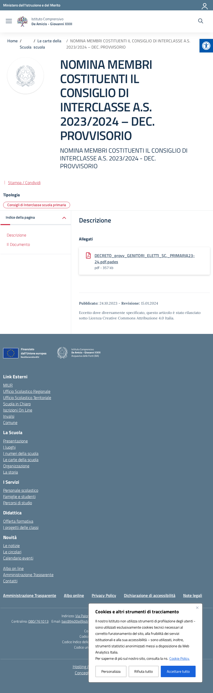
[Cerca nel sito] (201, 21)
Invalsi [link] (8, 416)
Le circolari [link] (12, 552)
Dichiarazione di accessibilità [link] (149, 595)
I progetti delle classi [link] (20, 527)
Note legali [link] (192, 595)
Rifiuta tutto (143, 671)
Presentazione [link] (15, 441)
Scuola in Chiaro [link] (17, 404)
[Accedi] (205, 5)
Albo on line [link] (13, 568)
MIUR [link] (8, 385)
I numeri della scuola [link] (20, 453)
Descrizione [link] (16, 235)
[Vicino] (197, 607)
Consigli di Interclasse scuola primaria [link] (36, 204)
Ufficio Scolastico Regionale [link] (26, 391)
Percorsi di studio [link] (17, 503)
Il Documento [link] (18, 244)
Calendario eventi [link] (18, 558)
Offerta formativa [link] (18, 521)
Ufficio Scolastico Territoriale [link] (27, 397)
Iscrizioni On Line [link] (17, 410)
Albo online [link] (74, 595)
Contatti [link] (10, 581)
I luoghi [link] (9, 447)
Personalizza (111, 671)
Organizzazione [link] (16, 466)
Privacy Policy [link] (104, 595)
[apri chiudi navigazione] (9, 21)
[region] (145, 643)
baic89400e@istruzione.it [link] (81, 621)
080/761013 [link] (38, 621)
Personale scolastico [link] (20, 490)
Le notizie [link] (11, 545)
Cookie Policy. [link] (179, 658)
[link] (206, 45)
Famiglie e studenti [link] (19, 496)
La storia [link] (10, 472)
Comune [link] (10, 422)
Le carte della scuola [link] (20, 459)
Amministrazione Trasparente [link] (28, 574)
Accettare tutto (178, 671)
